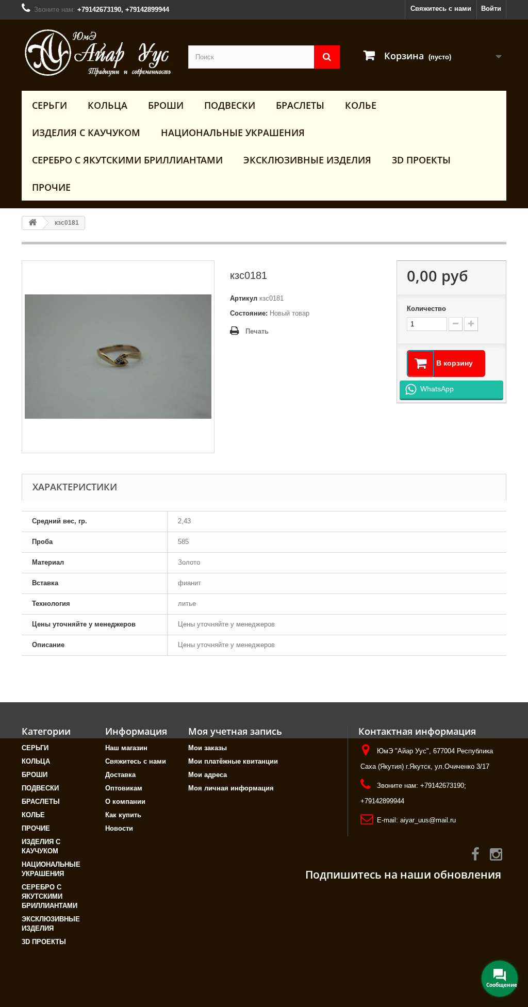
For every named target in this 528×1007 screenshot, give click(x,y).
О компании (125, 801)
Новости (119, 828)
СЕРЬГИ (49, 105)
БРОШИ (166, 105)
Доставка (120, 775)
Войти (491, 8)
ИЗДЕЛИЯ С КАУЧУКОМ (86, 132)
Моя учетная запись (235, 731)
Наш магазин (126, 748)
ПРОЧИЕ (51, 187)
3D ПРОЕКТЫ (421, 160)
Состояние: (249, 313)
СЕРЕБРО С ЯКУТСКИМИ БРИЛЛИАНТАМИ (127, 160)
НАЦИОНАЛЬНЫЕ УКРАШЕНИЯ (233, 132)
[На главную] (32, 223)
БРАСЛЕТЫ (300, 105)
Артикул (243, 298)
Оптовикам (123, 788)
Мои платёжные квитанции (233, 761)
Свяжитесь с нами (440, 8)
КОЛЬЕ (360, 105)
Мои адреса (207, 775)
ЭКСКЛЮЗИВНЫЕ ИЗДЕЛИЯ (307, 160)
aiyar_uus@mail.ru (428, 820)
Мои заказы (207, 748)
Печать (257, 331)
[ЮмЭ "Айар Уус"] (97, 52)
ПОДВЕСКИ (229, 105)
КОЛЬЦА (107, 105)
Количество (426, 308)
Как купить (123, 815)
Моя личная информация (231, 788)
